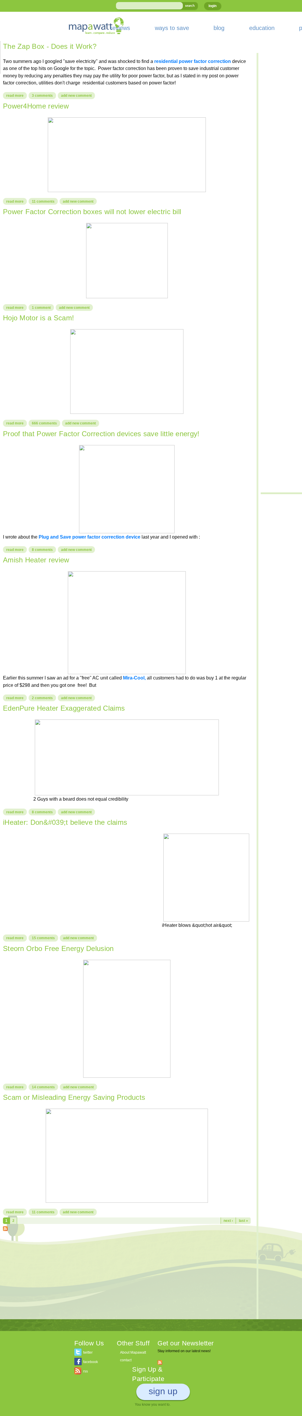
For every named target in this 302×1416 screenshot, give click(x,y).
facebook (90, 1362)
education (262, 28)
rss (85, 1371)
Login (212, 6)
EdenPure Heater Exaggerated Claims (64, 708)
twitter (88, 1352)
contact (126, 1360)
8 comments (42, 550)
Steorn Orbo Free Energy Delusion (58, 948)
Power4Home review (36, 106)
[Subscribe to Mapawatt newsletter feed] (159, 1362)
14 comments (43, 1087)
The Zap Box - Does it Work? (49, 46)
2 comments (42, 698)
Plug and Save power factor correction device (90, 536)
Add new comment (76, 96)
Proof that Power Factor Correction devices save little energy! (101, 434)
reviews (120, 28)
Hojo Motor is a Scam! (38, 318)
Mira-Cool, (134, 677)
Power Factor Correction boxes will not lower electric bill (92, 212)
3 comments (42, 96)
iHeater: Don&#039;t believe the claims (65, 822)
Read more (16, 96)
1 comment (41, 308)
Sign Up (163, 1391)
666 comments (44, 423)
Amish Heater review (36, 560)
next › (228, 1221)
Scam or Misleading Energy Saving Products (74, 1097)
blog (219, 28)
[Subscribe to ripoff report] (5, 1227)
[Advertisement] (127, 1278)
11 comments (43, 201)
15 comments (43, 938)
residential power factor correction (192, 61)
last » (243, 1221)
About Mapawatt (133, 1352)
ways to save (172, 28)
